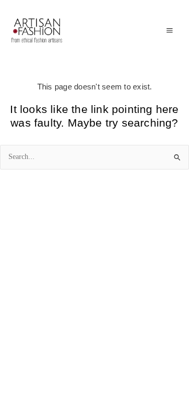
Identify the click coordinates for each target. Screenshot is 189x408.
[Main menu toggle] (169, 30)
